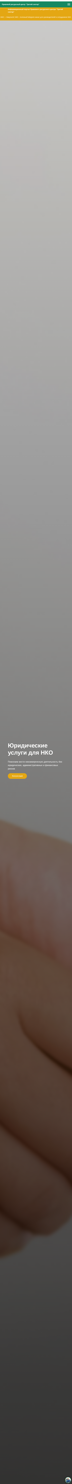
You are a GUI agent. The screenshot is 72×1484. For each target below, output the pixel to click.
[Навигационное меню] (69, 4)
